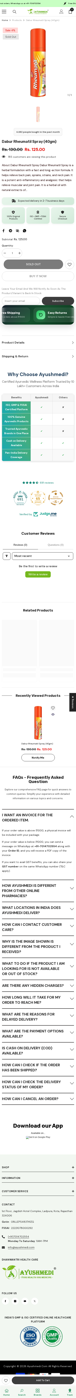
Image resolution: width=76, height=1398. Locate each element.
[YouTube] (24, 1301)
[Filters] (7, 556)
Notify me (38, 757)
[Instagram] (15, 1301)
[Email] (17, 230)
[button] (38, 817)
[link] (69, 264)
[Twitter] (34, 1301)
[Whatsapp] (24, 230)
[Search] (14, 12)
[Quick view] (53, 714)
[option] (38, 63)
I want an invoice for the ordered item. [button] (27, 818)
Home (5, 20)
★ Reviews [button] (73, 702)
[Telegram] (10, 230)
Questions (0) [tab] (56, 544)
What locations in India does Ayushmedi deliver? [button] (31, 910)
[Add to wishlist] (53, 708)
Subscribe (58, 301)
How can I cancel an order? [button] (30, 1098)
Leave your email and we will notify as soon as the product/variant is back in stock (34, 291)
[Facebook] (3, 230)
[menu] (4, 11)
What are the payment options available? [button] (33, 1034)
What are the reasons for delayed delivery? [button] (28, 1017)
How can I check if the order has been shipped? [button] (31, 1067)
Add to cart (43, 1380)
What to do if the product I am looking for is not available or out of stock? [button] (33, 968)
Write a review (38, 574)
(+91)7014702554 (18, 1236)
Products (17, 20)
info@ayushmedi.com (21, 1247)
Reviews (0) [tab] (20, 544)
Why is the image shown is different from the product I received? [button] (31, 946)
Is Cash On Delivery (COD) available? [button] (27, 1051)
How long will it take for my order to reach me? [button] (31, 1000)
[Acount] (61, 12)
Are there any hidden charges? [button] (33, 985)
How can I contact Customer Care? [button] (32, 927)
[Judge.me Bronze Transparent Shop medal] (55, 498)
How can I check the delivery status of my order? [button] (31, 1084)
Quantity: (7, 245)
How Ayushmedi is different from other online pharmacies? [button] (29, 890)
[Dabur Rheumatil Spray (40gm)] (38, 722)
